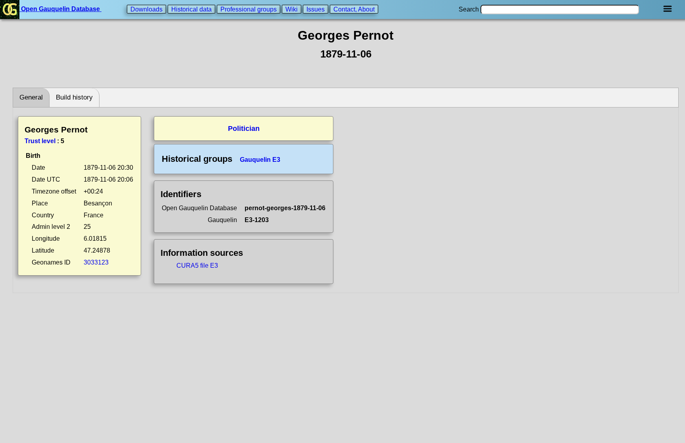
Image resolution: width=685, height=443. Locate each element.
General (31, 97)
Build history (74, 97)
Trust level (40, 141)
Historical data (191, 9)
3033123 (96, 262)
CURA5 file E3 (197, 265)
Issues (315, 9)
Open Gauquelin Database (60, 9)
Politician (244, 128)
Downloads (146, 9)
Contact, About (354, 9)
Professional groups (248, 9)
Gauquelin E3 (260, 159)
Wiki (291, 9)
